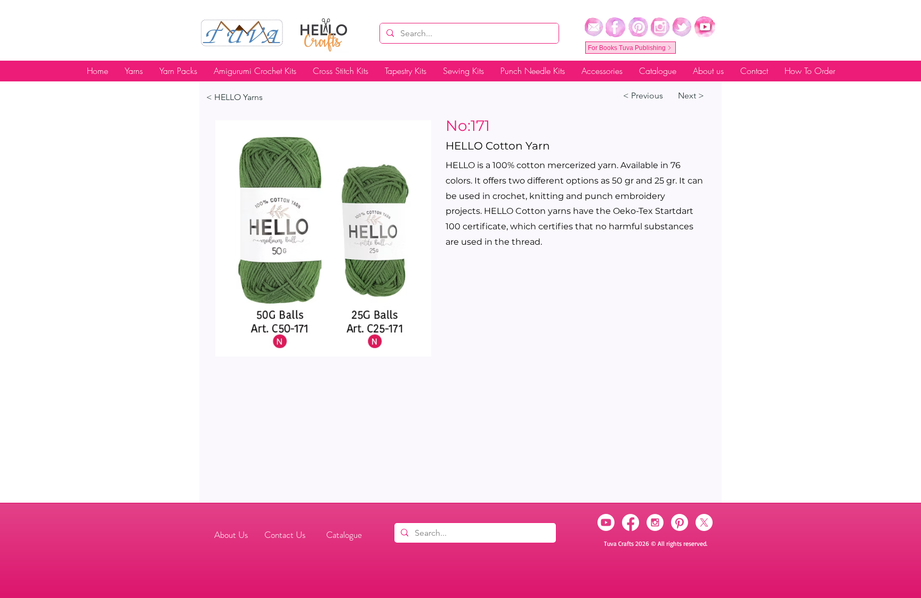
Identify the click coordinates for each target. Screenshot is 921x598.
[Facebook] (630, 522)
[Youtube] (606, 522)
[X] (704, 522)
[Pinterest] (679, 522)
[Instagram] (655, 522)
